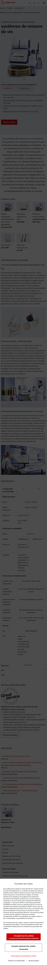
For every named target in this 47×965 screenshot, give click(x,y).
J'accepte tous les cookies (23, 937)
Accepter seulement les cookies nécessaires (23, 947)
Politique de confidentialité (16, 960)
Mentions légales (34, 960)
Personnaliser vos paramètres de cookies (23, 956)
